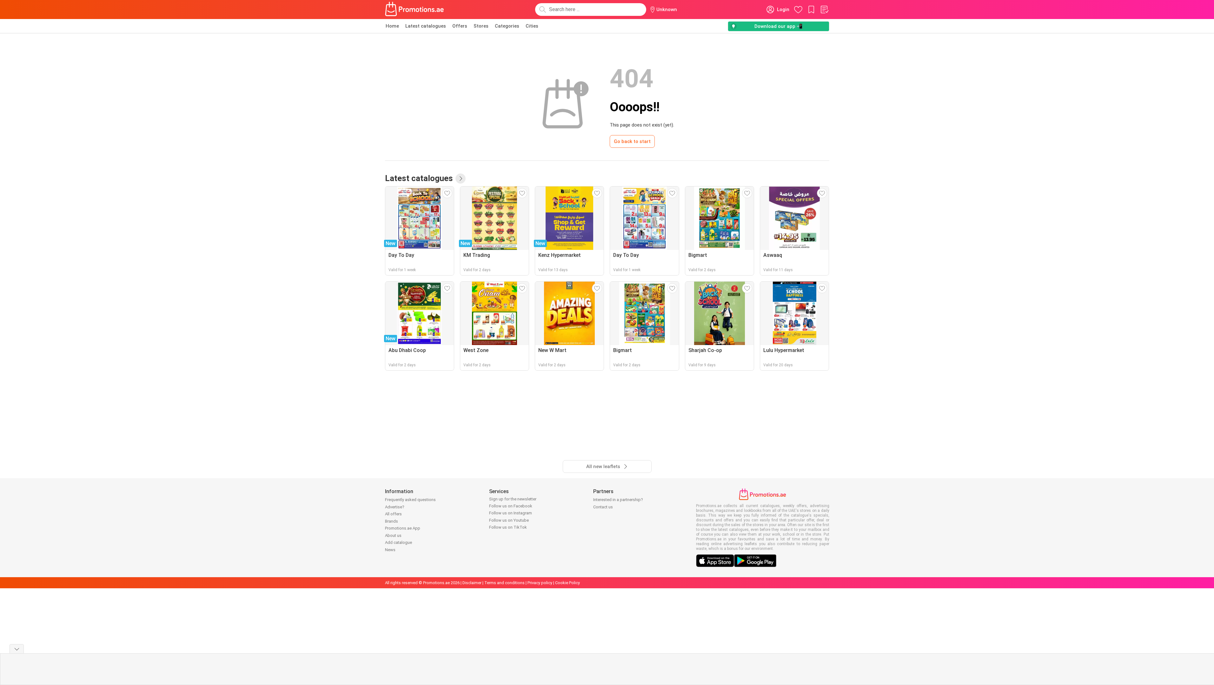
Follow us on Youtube (509, 520)
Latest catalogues (425, 26)
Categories (507, 26)
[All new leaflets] (460, 178)
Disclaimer (471, 582)
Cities (532, 26)
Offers (459, 26)
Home (392, 26)
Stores (481, 26)
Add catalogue (398, 542)
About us (393, 535)
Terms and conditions (504, 582)
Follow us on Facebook (510, 506)
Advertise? (394, 507)
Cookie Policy (567, 582)
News (390, 549)
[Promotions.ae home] (415, 9)
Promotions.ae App (402, 528)
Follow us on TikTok (508, 527)
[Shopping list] (824, 9)
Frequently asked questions (410, 499)
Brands (391, 521)
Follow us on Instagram (510, 513)
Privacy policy (539, 582)
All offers (393, 514)
